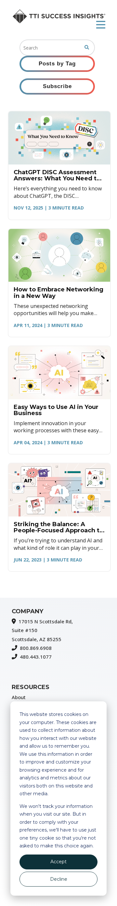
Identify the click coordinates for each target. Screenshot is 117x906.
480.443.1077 (36, 656)
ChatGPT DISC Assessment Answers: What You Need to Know (57, 175)
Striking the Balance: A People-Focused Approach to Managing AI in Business (58, 527)
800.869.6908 (36, 648)
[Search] (87, 48)
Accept (58, 862)
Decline (58, 879)
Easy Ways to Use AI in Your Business (56, 410)
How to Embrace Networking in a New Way (58, 293)
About (19, 697)
